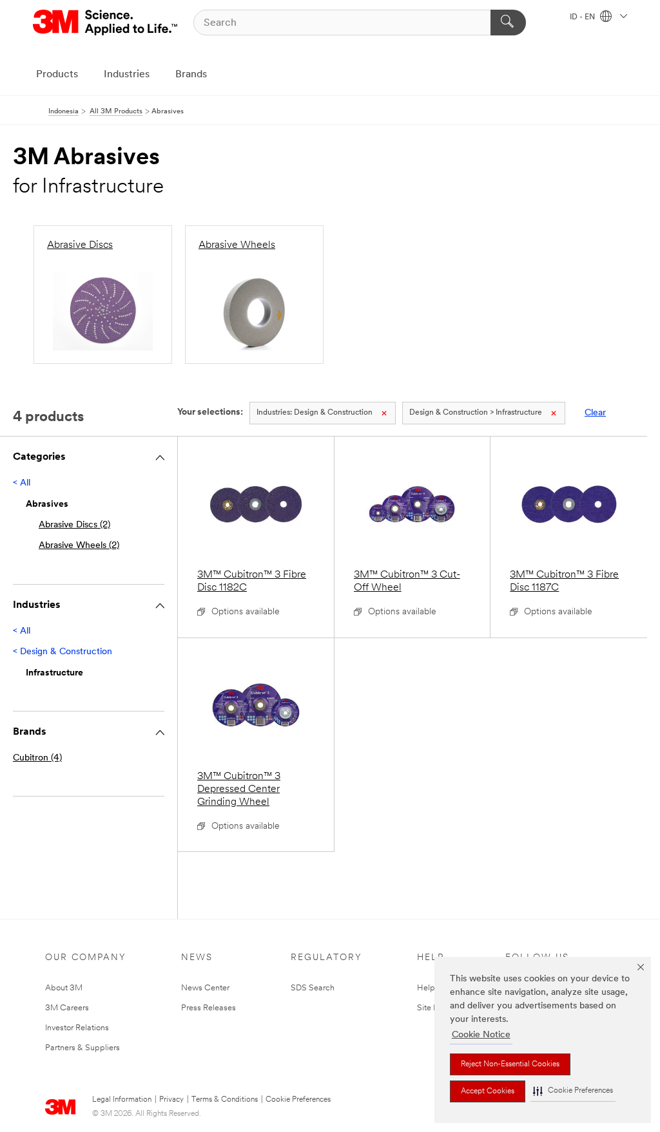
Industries (127, 75)
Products (57, 75)
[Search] (508, 22)
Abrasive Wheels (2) (79, 546)
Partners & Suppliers (82, 1048)
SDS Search (313, 988)
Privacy (171, 1100)
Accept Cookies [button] (487, 1091)
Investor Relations (77, 1028)
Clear (595, 413)
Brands (191, 75)
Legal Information (121, 1100)
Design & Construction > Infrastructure (475, 413)
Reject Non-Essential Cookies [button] (510, 1064)
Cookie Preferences (298, 1100)
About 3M (63, 988)
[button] (573, 1091)
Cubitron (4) (37, 758)
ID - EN (583, 17)
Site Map (434, 1008)
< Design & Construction (62, 652)
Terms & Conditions (224, 1100)
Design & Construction (315, 413)
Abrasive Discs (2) (74, 525)
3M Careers (67, 1008)
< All (21, 483)
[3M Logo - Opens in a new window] (106, 22)
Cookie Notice (481, 1035)
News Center (205, 988)
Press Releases (208, 1008)
